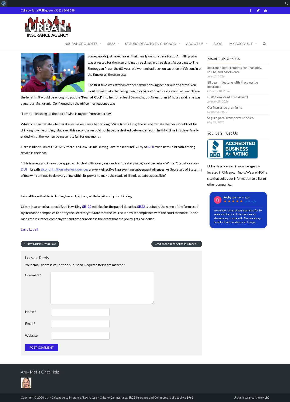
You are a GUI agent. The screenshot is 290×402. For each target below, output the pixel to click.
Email (30, 323)
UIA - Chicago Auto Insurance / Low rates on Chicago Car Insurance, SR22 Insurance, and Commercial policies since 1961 (119, 397)
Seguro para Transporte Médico (230, 118)
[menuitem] (3, 3)
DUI (151, 147)
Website (31, 335)
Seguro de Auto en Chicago (150, 43)
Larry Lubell (29, 229)
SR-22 (86, 206)
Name (30, 311)
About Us (194, 43)
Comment (33, 275)
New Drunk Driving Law (41, 243)
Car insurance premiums (224, 107)
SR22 (111, 43)
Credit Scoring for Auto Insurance (176, 243)
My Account (241, 43)
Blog (217, 43)
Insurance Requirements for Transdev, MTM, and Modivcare (234, 70)
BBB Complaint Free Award (227, 97)
